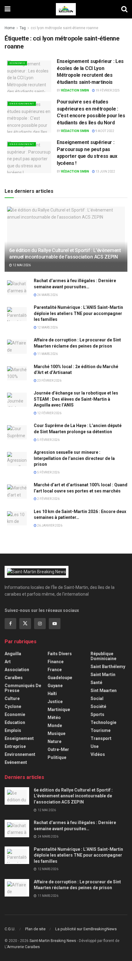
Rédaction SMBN (75, 90)
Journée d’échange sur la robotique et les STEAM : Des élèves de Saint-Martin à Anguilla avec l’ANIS (76, 399)
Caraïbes (14, 677)
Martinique (59, 709)
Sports (97, 714)
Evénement (16, 762)
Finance (56, 661)
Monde (55, 725)
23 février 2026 (49, 380)
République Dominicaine (103, 656)
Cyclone (13, 706)
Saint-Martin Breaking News (52, 941)
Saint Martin (103, 674)
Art (8, 661)
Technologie (103, 722)
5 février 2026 (48, 440)
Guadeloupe (60, 677)
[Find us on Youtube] (54, 623)
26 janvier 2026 (49, 525)
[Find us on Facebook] (10, 623)
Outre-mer (58, 749)
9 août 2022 (104, 131)
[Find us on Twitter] (25, 623)
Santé (96, 682)
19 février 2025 (107, 90)
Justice (55, 701)
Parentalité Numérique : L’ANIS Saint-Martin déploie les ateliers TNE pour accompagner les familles (78, 313)
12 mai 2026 (21, 265)
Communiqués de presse (23, 688)
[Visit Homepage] (66, 9)
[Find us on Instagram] (40, 623)
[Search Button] (124, 9)
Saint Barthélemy (108, 666)
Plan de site (35, 929)
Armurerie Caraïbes (23, 947)
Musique (56, 733)
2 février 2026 (48, 498)
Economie (17, 63)
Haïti (52, 693)
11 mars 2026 (47, 354)
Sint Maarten (104, 690)
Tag (23, 28)
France (55, 669)
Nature (54, 741)
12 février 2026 (49, 413)
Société (98, 706)
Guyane (55, 685)
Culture (12, 698)
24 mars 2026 (47, 295)
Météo (54, 717)
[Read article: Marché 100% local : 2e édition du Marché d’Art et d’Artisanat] (17, 372)
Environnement (20, 754)
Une (95, 746)
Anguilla (13, 653)
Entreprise (15, 746)
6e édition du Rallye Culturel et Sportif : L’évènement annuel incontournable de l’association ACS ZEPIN (65, 253)
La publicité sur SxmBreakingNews (86, 929)
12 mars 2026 (47, 327)
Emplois (13, 730)
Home (10, 28)
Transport (101, 738)
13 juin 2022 (105, 171)
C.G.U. (10, 929)
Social (97, 698)
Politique (57, 757)
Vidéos (98, 754)
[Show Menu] (7, 9)
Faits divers (60, 653)
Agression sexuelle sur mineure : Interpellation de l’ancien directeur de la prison (74, 458)
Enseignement (22, 103)
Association (17, 669)
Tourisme (101, 730)
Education (15, 722)
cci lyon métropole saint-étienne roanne (64, 28)
